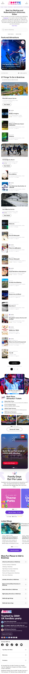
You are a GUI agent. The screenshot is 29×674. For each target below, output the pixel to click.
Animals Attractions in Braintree (10, 579)
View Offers (18, 34)
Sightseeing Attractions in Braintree (11, 593)
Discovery (4, 655)
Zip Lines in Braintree (7, 575)
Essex (5, 7)
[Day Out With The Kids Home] (14, 3)
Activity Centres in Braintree (9, 564)
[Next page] (17, 369)
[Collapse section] (26, 562)
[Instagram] (16, 645)
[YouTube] (21, 645)
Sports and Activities (18, 7)
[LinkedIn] (7, 645)
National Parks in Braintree (8, 570)
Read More (14, 25)
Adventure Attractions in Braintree (11, 561)
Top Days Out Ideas (7, 649)
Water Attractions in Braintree (10, 589)
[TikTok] (12, 645)
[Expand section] (26, 579)
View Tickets (11, 34)
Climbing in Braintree (7, 566)
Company (4, 660)
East (2, 7)
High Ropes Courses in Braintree (10, 568)
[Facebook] (2, 645)
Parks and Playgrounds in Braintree (10, 573)
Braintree (10, 7)
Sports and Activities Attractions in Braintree (11, 584)
